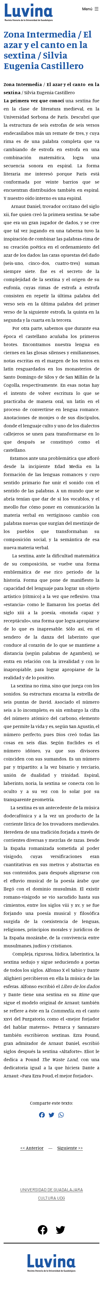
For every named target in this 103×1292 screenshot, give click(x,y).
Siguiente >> (70, 1148)
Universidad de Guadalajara (51, 1189)
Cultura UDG (51, 1197)
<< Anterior (32, 1148)
